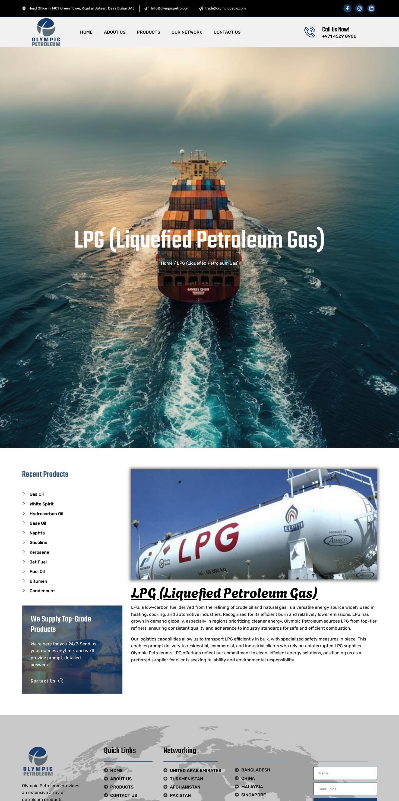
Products (148, 32)
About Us (114, 32)
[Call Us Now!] (309, 32)
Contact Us (227, 32)
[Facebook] (347, 8)
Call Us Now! (336, 30)
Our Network (187, 32)
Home (86, 32)
